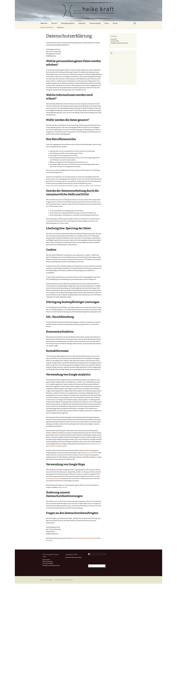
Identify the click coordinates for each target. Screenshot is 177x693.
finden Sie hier (62, 487)
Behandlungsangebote (67, 23)
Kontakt (115, 23)
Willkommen (44, 23)
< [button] (113, 67)
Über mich (54, 23)
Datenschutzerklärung (47, 27)
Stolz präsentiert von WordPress (63, 580)
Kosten (107, 23)
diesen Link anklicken (90, 453)
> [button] (132, 67)
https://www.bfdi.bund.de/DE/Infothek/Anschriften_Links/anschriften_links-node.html (73, 186)
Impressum (60, 27)
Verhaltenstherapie (95, 23)
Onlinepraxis (81, 23)
